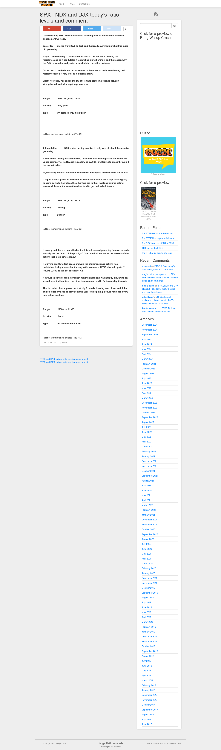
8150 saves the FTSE (152, 247)
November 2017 (149, 699)
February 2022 (149, 451)
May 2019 (146, 612)
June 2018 (147, 665)
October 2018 (148, 646)
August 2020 (148, 539)
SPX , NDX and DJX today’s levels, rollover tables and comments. (160, 277)
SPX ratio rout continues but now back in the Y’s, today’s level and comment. (158, 300)
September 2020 (150, 534)
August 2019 (148, 597)
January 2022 (148, 456)
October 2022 (148, 412)
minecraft (146, 266)
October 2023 (148, 368)
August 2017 (148, 714)
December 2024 (149, 324)
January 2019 (148, 631)
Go (174, 25)
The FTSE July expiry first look (157, 252)
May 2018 (146, 670)
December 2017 (149, 694)
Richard (64, 342)
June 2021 (147, 490)
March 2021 (147, 504)
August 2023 (148, 373)
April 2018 (146, 675)
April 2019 (146, 617)
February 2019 (149, 626)
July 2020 (146, 543)
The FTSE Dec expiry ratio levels (158, 238)
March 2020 (147, 563)
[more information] (125, 29)
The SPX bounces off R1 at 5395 (158, 243)
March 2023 (147, 397)
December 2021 (149, 461)
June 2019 (147, 607)
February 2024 (149, 363)
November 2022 (149, 407)
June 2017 (147, 724)
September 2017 (150, 709)
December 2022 (149, 402)
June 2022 (147, 431)
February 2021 (149, 509)
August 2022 (148, 422)
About (61, 3)
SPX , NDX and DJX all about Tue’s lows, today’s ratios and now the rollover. (160, 289)
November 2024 (149, 329)
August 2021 (148, 480)
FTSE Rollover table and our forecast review (159, 309)
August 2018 (148, 655)
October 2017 (148, 704)
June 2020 (147, 548)
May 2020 (146, 553)
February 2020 (149, 568)
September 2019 (150, 592)
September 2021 (150, 475)
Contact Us (84, 3)
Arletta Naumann (150, 308)
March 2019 (147, 621)
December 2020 (149, 519)
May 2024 (146, 349)
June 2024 (147, 344)
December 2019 (149, 577)
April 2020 (146, 558)
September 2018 (150, 651)
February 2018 (149, 685)
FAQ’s (72, 3)
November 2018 (149, 641)
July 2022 (146, 426)
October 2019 (148, 587)
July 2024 (146, 339)
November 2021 (149, 466)
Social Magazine (161, 743)
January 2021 (148, 514)
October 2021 (148, 470)
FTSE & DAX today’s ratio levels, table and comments (158, 267)
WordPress (176, 743)
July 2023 (146, 378)
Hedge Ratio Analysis (110, 743)
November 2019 (149, 582)
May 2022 (146, 436)
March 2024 (147, 358)
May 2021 (146, 495)
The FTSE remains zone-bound (157, 233)
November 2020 (149, 524)
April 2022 (146, 441)
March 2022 (147, 446)
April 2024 (146, 353)
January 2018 (148, 690)
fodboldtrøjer (148, 296)
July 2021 (146, 485)
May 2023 (146, 388)
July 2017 (146, 719)
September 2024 (150, 334)
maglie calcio (148, 285)
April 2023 (146, 392)
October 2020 (148, 529)
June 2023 (147, 383)
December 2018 (149, 636)
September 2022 (150, 417)
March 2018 (147, 680)
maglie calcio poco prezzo (154, 274)
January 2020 (148, 573)
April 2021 (146, 500)
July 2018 (146, 660)
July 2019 (146, 602)
